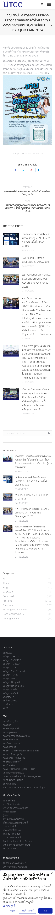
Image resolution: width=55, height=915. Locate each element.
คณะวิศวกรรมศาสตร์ (12, 743)
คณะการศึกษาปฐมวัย (12, 754)
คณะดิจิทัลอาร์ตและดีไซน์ (14, 758)
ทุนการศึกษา (8, 697)
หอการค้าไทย (9, 800)
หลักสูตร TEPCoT (11, 656)
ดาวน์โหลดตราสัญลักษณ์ (13, 819)
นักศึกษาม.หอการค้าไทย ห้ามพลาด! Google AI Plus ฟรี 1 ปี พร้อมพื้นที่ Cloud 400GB (37, 240)
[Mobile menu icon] (49, 4)
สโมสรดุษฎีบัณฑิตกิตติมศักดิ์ (15, 822)
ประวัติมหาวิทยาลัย (11, 804)
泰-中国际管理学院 (13, 780)
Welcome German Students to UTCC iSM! (36, 260)
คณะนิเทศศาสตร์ (10, 739)
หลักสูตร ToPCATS (12, 660)
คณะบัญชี (7, 725)
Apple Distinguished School (17, 841)
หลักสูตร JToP (9, 667)
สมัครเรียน (7, 653)
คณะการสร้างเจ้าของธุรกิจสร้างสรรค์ (19, 769)
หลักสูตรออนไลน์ (10, 693)
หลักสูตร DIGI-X (10, 678)
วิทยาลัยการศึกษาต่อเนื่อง (14, 772)
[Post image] (11, 239)
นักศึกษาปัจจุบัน (10, 700)
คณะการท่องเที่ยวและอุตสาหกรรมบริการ (21, 750)
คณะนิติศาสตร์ (9, 747)
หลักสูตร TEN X (10, 675)
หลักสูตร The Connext (14, 671)
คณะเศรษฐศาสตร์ (11, 728)
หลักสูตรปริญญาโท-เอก (13, 686)
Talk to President (12, 833)
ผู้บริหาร (6, 815)
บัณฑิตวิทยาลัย (9, 783)
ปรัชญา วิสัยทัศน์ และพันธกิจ (15, 808)
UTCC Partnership (12, 837)
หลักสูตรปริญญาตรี (11, 682)
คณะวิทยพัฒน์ (9, 765)
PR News (26, 153)
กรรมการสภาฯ (9, 811)
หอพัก (5, 708)
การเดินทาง (8, 704)
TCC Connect (10, 848)
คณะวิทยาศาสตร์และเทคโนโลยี (16, 736)
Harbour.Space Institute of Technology (24, 787)
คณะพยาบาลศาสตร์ (11, 761)
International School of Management (22, 776)
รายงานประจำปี (9, 826)
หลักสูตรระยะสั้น (10, 689)
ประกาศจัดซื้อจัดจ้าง (12, 830)
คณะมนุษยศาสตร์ (10, 732)
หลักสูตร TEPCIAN (11, 664)
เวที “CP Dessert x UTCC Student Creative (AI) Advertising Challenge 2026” (36, 281)
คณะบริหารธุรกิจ (10, 721)
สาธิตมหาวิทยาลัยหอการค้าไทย (16, 844)
